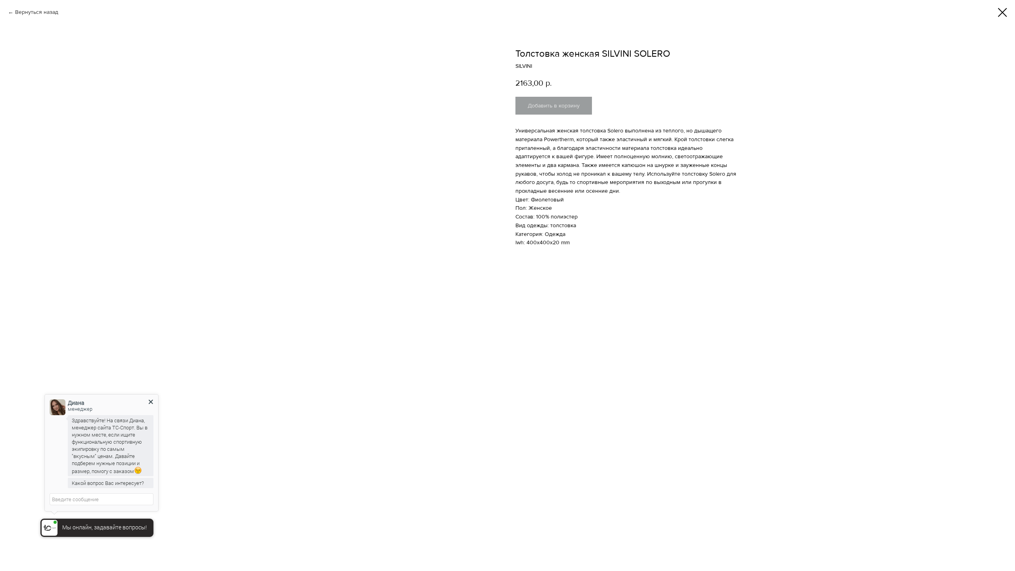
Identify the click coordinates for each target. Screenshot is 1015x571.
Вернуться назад (36, 12)
